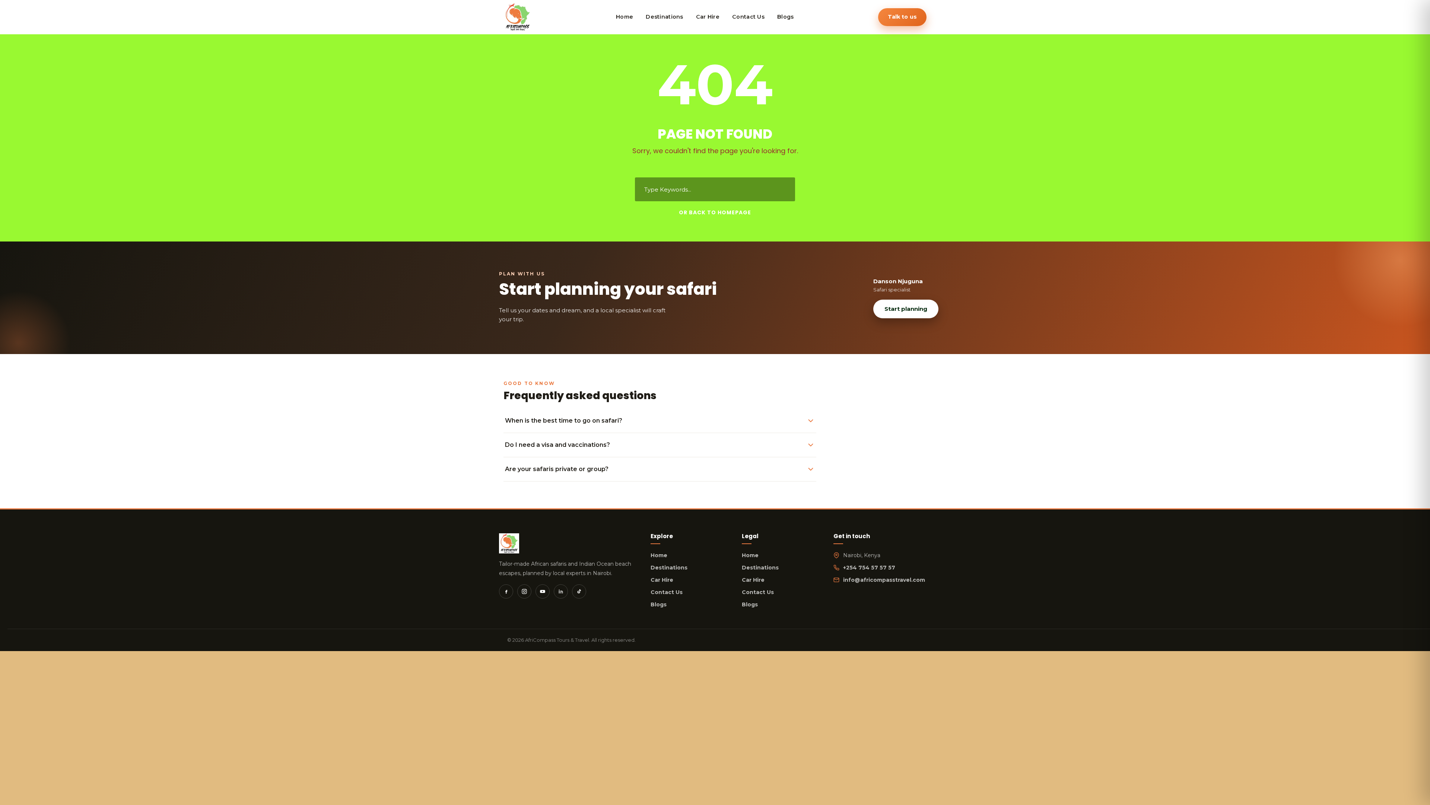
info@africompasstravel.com (884, 580)
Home (659, 555)
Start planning (905, 308)
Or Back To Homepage (715, 212)
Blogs (659, 604)
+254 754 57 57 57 (869, 567)
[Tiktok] (579, 591)
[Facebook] (506, 591)
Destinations (669, 567)
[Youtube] (543, 591)
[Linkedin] (561, 591)
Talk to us (902, 16)
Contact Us (667, 592)
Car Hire (662, 580)
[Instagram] (524, 591)
